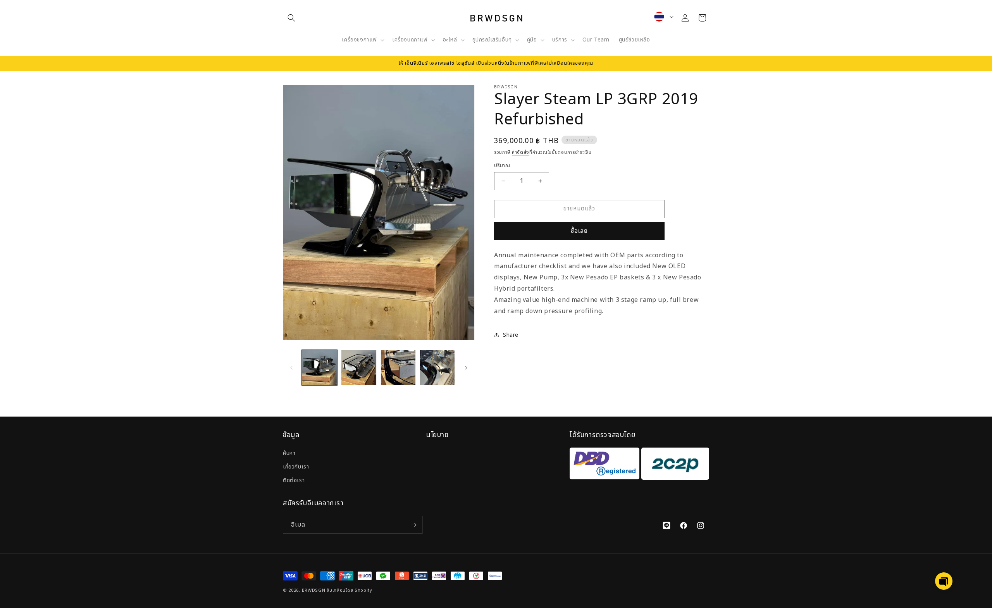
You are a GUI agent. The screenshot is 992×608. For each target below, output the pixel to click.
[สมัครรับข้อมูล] (413, 525)
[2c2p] (674, 466)
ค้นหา (289, 453)
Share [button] (510, 335)
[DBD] (604, 466)
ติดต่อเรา (294, 480)
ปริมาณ (502, 165)
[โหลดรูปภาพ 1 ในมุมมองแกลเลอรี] (319, 367)
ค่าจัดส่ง (520, 152)
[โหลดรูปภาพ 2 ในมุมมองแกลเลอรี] (358, 367)
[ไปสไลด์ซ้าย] (291, 367)
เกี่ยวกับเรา (296, 467)
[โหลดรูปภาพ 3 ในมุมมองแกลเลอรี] (398, 367)
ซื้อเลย (579, 231)
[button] (291, 17)
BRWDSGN (314, 590)
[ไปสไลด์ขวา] (466, 367)
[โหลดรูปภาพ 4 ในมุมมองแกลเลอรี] (437, 367)
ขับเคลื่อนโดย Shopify (349, 590)
